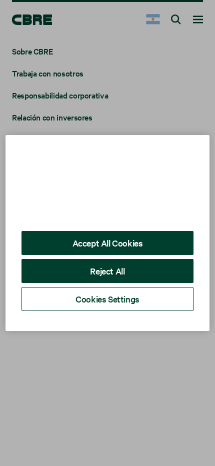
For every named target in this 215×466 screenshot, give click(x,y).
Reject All (107, 270)
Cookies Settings (108, 298)
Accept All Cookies (107, 242)
